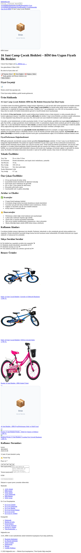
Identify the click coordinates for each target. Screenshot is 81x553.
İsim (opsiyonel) (6, 466)
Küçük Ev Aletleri (10, 527)
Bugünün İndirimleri (11, 539)
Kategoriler (23, 5)
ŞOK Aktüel (9, 493)
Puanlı (22, 7)
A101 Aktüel (9, 489)
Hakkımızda (8, 544)
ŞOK (9, 7)
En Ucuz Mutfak (10, 508)
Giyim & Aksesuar (10, 525)
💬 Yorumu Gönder (7, 479)
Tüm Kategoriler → (11, 529)
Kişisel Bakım (9, 524)
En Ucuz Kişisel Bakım (12, 510)
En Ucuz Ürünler (10, 504)
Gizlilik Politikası (10, 548)
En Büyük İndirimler (11, 541)
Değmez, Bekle (30, 74)
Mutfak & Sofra (10, 522)
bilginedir (5, 1)
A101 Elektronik (10, 494)
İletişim (7, 546)
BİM (5, 5)
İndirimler (13, 5)
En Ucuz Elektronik (11, 506)
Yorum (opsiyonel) (6, 472)
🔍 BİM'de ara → (21, 64)
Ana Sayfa (4, 9)
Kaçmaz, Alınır (7, 74)
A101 (2, 5)
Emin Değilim (18, 74)
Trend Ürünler (9, 542)
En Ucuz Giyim (10, 512)
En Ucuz (29, 5)
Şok (8, 5)
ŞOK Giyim (8, 498)
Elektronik (8, 520)
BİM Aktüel (8, 491)
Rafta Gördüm (6, 78)
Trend (18, 5)
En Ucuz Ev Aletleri (11, 513)
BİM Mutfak (9, 496)
